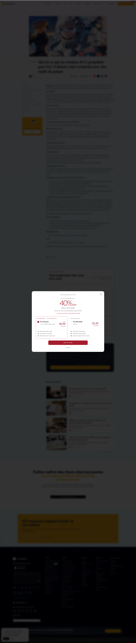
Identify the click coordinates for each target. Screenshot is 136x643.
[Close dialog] (101, 294)
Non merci (68, 347)
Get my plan (68, 342)
